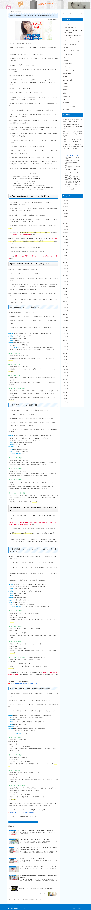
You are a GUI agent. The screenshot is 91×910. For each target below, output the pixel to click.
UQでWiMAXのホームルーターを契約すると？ (25, 181)
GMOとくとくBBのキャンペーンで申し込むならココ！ (24, 683)
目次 (31, 173)
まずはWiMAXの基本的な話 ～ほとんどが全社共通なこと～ (27, 176)
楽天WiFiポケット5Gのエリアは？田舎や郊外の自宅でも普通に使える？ (72, 140)
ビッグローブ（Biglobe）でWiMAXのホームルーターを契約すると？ (30, 189)
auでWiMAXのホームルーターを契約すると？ (25, 183)
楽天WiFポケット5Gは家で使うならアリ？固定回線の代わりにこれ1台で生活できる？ (72, 126)
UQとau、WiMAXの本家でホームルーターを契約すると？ (27, 178)
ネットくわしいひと (72, 155)
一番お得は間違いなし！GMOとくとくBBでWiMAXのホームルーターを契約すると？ (34, 187)
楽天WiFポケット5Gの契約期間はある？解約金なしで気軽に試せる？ (73, 120)
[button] (82, 14)
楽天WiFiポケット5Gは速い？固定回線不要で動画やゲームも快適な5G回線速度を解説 (72, 134)
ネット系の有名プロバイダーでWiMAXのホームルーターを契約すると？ (30, 185)
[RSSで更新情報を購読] (73, 189)
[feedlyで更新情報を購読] (72, 189)
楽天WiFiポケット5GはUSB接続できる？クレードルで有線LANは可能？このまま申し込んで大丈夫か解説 (73, 146)
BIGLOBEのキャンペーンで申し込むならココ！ (22, 812)
